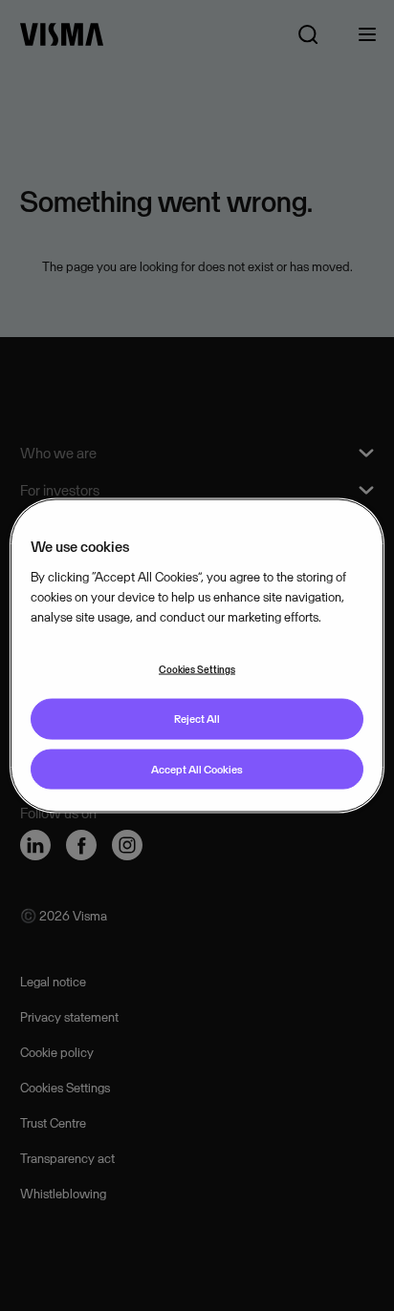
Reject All (197, 718)
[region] (196, 655)
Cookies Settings (197, 668)
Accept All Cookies (197, 768)
